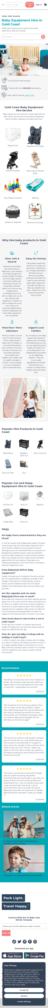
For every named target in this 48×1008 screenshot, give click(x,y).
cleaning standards (9, 563)
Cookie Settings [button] (24, 1002)
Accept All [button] (24, 990)
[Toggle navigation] (3, 4)
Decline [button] (24, 996)
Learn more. (29, 95)
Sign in (39, 5)
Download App (29, 4)
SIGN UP (6, 933)
